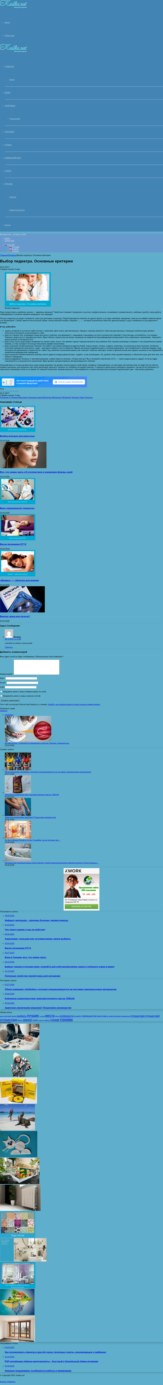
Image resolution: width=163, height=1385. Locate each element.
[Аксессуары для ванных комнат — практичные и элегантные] (23, 1261)
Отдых (8, 145)
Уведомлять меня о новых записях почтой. (22, 696)
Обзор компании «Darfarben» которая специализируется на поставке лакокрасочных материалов (48, 772)
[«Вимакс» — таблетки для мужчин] (17, 576)
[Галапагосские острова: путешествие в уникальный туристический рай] (17, 1130)
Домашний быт (13, 158)
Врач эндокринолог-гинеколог (17, 508)
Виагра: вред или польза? (15, 616)
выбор (14, 1016)
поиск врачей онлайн (9, 391)
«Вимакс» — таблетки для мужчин (19, 580)
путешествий (152, 1016)
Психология (15, 119)
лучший (42, 1016)
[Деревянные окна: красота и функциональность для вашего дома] (17, 1341)
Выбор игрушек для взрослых (17, 436)
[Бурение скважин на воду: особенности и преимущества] (17, 1314)
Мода (7, 93)
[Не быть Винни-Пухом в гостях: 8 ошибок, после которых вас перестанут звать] (18, 838)
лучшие (33, 1015)
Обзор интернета (17, 210)
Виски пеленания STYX (13, 544)
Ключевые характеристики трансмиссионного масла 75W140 (32, 795)
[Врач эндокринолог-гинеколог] (17, 504)
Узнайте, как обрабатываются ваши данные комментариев (74, 704)
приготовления (115, 1016)
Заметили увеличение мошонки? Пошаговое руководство (30, 817)
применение (125, 1016)
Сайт (2, 687)
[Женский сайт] (13, 8)
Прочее (9, 184)
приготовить (102, 1016)
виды (2, 1016)
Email (3, 683)
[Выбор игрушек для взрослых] (17, 431)
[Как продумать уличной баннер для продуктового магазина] (19, 1183)
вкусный (7, 1016)
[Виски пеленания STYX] (17, 540)
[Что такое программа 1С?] (18, 1103)
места (50, 1015)
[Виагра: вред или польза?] (22, 612)
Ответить (9, 647)
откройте (77, 1016)
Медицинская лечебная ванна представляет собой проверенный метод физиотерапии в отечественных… (52, 863)
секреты (41, 1020)
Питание (9, 132)
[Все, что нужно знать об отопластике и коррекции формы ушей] (23, 467)
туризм (54, 1019)
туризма (66, 1019)
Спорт (8, 171)
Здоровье (10, 106)
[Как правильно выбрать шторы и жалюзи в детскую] (17, 1288)
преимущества (89, 1016)
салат (35, 1020)
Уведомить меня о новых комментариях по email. (25, 692)
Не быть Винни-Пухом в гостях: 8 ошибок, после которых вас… (33, 840)
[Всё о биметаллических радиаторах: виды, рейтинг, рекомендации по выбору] (20, 1210)
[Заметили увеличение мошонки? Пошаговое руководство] (18, 815)
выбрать (21, 1016)
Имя (2, 678)
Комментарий (6, 674)
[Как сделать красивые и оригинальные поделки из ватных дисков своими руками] (18, 1157)
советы (47, 1020)
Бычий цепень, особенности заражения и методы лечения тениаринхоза (37, 743)
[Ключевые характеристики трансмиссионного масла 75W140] (18, 793)
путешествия (8, 1019)
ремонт (20, 1020)
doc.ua (81, 321)
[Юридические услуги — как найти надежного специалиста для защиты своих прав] (19, 1049)
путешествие (137, 1016)
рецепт (27, 1019)
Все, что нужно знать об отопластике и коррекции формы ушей (36, 472)
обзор (57, 1016)
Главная (3, 255)
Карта (12, 80)
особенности (67, 1016)
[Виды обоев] (17, 1237)
